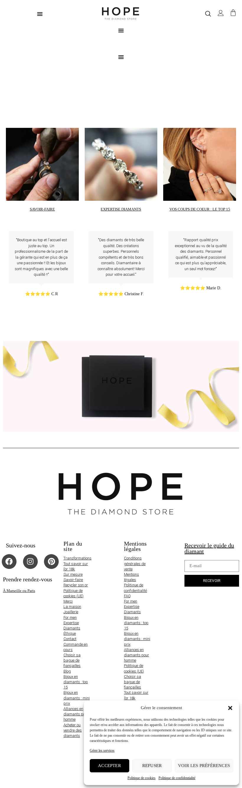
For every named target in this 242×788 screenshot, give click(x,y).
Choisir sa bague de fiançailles (72, 660)
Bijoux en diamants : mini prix (76, 697)
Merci (68, 601)
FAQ (127, 596)
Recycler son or (75, 585)
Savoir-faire (73, 579)
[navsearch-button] (208, 14)
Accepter (109, 765)
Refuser (152, 765)
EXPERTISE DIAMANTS (121, 209)
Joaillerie (70, 612)
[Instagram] (30, 561)
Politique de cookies (141, 778)
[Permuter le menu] (40, 14)
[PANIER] (233, 13)
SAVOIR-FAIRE (42, 209)
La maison (72, 606)
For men (70, 617)
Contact (69, 639)
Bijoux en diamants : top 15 (75, 681)
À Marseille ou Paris (19, 590)
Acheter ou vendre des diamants (72, 730)
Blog (67, 671)
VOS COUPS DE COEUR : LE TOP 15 (199, 209)
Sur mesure (73, 574)
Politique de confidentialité (176, 778)
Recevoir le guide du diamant (209, 548)
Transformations (77, 558)
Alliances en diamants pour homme (76, 714)
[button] (230, 708)
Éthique (69, 633)
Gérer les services (102, 750)
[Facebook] (9, 561)
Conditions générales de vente (134, 563)
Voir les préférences (204, 765)
